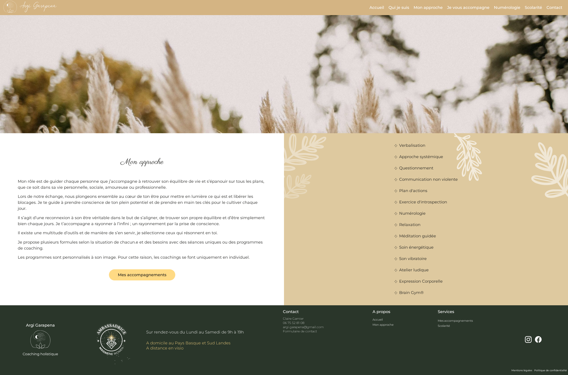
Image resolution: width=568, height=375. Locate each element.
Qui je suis (399, 7)
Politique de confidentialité (550, 370)
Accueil (376, 7)
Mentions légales (521, 370)
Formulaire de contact (300, 331)
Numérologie (507, 7)
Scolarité (533, 7)
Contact (554, 7)
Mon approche (428, 7)
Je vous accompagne (468, 7)
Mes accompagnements (455, 320)
